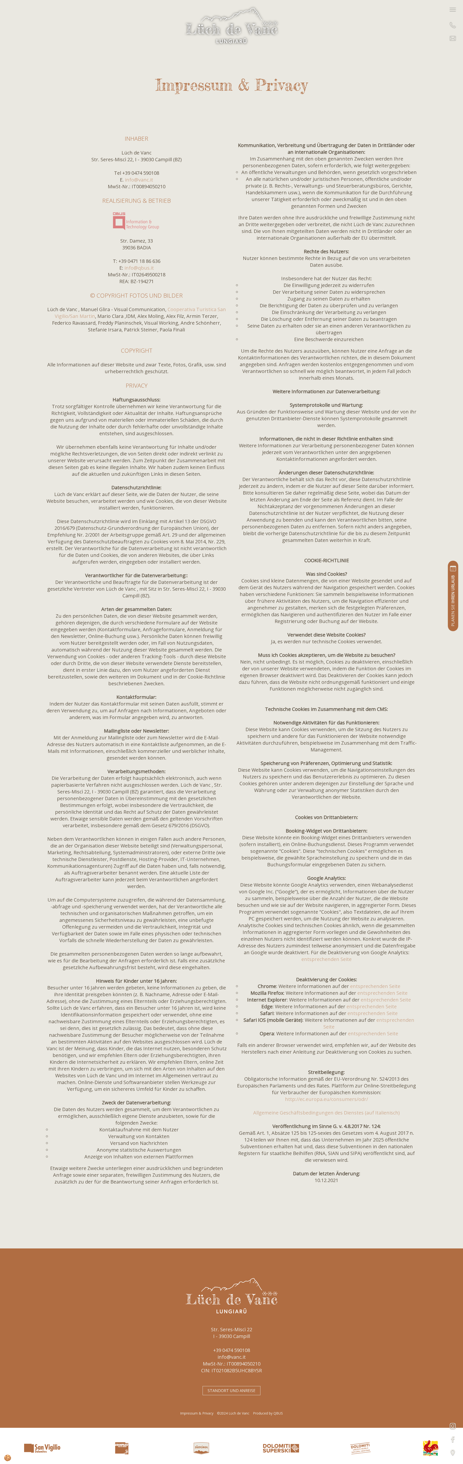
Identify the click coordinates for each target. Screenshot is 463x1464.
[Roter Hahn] (430, 1447)
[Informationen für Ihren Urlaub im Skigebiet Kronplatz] (117, 1448)
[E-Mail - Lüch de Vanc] (453, 38)
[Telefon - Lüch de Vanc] (453, 25)
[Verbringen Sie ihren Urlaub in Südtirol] (196, 1448)
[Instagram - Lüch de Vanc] (453, 1426)
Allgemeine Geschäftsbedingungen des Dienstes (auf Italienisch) (326, 1112)
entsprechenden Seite (326, 959)
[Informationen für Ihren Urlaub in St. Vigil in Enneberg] (37, 1448)
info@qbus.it (139, 268)
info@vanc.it (139, 179)
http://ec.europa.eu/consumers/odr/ (326, 1099)
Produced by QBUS (268, 1413)
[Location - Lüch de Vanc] (453, 1453)
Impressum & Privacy (196, 1413)
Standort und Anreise (231, 1390)
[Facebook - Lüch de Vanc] (453, 1439)
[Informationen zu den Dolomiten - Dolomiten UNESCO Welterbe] (356, 1448)
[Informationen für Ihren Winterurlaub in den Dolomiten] (276, 1448)
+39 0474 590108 (231, 1350)
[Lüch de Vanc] (231, 25)
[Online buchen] (453, 596)
